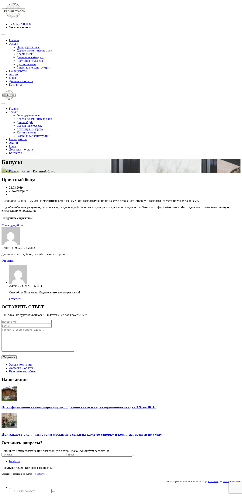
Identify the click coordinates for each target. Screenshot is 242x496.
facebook (14, 461)
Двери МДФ (25, 53)
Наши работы (18, 71)
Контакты (15, 84)
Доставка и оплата (21, 81)
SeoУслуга (40, 474)
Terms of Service (229, 481)
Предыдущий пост (14, 225)
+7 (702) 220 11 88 (20, 24)
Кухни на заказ (26, 64)
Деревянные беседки (30, 57)
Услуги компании (20, 364)
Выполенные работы (22, 371)
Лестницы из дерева (30, 60)
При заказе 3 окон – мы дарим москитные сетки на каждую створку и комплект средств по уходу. (82, 434)
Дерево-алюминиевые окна (34, 50)
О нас (12, 77)
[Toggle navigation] (3, 34)
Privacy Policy (213, 481)
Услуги (13, 43)
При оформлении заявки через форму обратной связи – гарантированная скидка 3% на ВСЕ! (79, 407)
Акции (13, 74)
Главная (14, 40)
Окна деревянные (28, 47)
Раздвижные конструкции (33, 67)
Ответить (8, 260)
